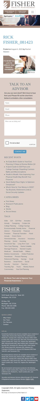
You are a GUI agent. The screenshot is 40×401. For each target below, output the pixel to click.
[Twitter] (27, 399)
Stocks (8, 209)
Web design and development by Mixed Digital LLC (14, 392)
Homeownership (10, 238)
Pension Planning (21, 256)
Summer (16, 264)
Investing (23, 241)
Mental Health (18, 251)
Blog (7, 206)
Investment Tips (9, 244)
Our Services (7, 322)
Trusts (18, 267)
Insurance (21, 238)
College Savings (24, 226)
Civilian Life (26, 223)
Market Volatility (26, 246)
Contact (5, 324)
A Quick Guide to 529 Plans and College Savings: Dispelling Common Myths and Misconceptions (20, 169)
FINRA (27, 379)
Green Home (16, 236)
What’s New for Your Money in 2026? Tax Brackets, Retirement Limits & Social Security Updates (20, 189)
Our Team (6, 320)
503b (6, 221)
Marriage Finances (10, 249)
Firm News (10, 201)
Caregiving (16, 223)
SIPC (32, 379)
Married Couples (25, 249)
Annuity (6, 223)
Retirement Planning (11, 259)
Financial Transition (19, 233)
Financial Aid (16, 231)
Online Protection (28, 254)
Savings (24, 259)
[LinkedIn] (32, 399)
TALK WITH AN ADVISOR (9, 12)
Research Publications (14, 204)
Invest (15, 241)
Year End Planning (22, 269)
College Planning (10, 226)
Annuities (27, 221)
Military (28, 251)
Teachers (24, 264)
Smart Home (17, 261)
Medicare (7, 251)
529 (11, 221)
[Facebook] (23, 399)
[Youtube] (36, 399)
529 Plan (18, 221)
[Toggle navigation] (33, 12)
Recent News (11, 211)
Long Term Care (23, 244)
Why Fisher (7, 318)
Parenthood (8, 256)
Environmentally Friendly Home (15, 228)
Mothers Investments (11, 254)
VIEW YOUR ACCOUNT (22, 12)
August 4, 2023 (17, 49)
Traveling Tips (9, 267)
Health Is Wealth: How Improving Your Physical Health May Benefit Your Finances (20, 177)
